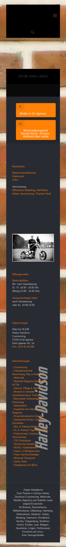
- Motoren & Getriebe (23, 391)
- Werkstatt (18, 377)
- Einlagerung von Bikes (25, 465)
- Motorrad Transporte (23, 458)
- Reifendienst (19, 405)
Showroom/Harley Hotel (24, 298)
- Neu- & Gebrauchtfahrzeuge (27, 426)
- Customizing (19, 367)
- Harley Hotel (19, 461)
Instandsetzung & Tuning (25, 395)
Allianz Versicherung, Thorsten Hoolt (31, 193)
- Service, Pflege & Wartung (27, 388)
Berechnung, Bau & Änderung (28, 374)
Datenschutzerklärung (23, 172)
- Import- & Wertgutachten (26, 451)
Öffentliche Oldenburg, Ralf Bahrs (30, 190)
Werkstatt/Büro (20, 280)
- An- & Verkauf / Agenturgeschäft (30, 430)
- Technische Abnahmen (25, 444)
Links (15, 179)
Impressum (18, 176)
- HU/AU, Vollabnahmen (24, 447)
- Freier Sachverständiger (25, 454)
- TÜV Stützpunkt (21, 440)
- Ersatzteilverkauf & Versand (27, 416)
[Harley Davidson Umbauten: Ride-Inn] (33, 15)
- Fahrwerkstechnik (22, 370)
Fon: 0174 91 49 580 (23, 346)
